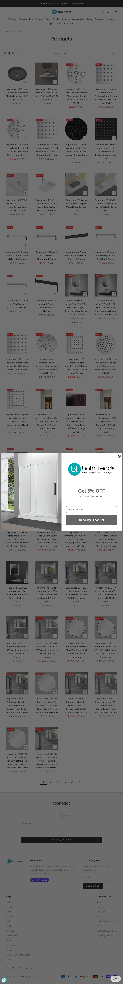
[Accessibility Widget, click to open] (4, 980)
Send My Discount (91, 520)
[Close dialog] (119, 456)
